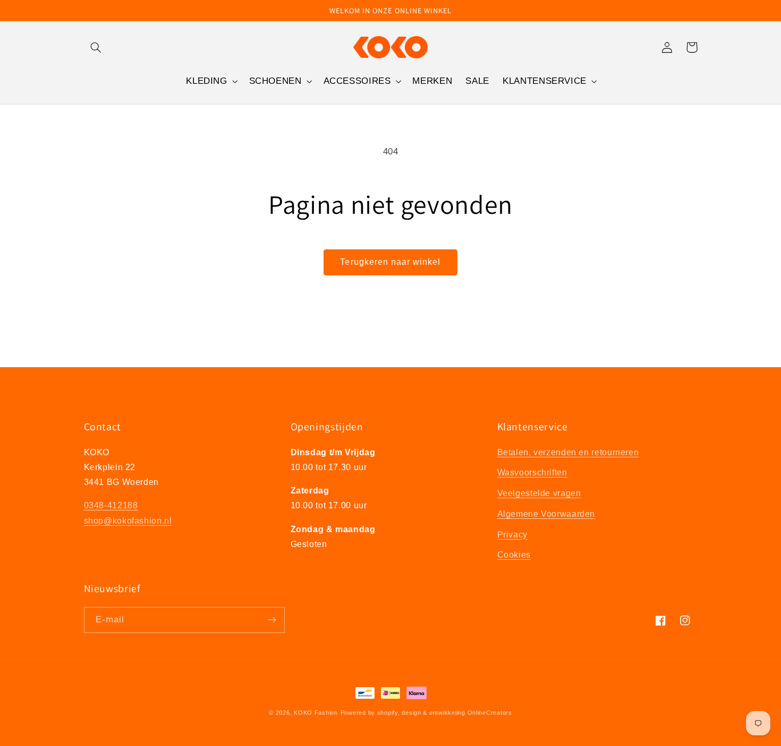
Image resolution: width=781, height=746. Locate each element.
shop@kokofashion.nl (128, 520)
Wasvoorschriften (532, 472)
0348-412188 (111, 505)
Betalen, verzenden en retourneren (568, 452)
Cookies (514, 554)
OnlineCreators (490, 712)
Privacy (512, 534)
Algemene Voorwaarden (546, 513)
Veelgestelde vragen (539, 493)
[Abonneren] (271, 620)
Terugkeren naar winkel (390, 261)
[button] (96, 47)
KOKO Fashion (316, 712)
